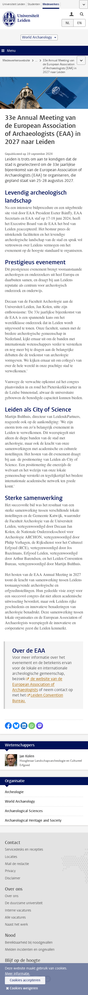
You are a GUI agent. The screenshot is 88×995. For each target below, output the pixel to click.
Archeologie (14, 792)
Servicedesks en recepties (24, 849)
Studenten (34, 4)
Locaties (11, 856)
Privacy (10, 871)
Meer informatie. (17, 973)
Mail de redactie (17, 864)
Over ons (11, 896)
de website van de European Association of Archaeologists (37, 684)
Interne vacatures (18, 910)
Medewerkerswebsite (16, 60)
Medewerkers (51, 4)
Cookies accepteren (25, 980)
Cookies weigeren (24, 988)
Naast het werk (16, 924)
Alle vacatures (15, 917)
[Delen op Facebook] (8, 725)
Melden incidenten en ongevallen (30, 949)
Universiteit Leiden (13, 4)
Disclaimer (12, 878)
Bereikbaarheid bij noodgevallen (29, 942)
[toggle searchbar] (82, 14)
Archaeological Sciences (24, 811)
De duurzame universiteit (24, 903)
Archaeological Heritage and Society (33, 820)
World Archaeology (20, 801)
